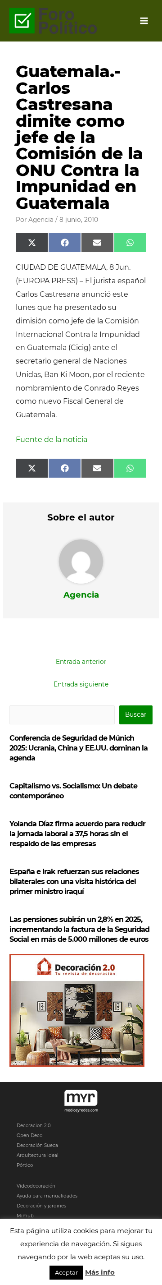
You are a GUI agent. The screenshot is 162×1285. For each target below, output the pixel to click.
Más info (100, 1272)
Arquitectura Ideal (37, 1155)
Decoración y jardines (41, 1206)
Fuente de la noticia (51, 439)
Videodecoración (36, 1186)
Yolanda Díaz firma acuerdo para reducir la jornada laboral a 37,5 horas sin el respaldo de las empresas (77, 834)
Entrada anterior (81, 661)
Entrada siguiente (81, 684)
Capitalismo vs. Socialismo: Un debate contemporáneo (73, 791)
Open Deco (29, 1135)
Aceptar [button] (66, 1272)
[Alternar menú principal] (144, 21)
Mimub (25, 1216)
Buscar (135, 714)
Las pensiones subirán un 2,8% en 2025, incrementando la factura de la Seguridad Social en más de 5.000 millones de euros (79, 929)
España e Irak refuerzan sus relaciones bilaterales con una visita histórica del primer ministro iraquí (74, 881)
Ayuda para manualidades (47, 1196)
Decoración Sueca (37, 1145)
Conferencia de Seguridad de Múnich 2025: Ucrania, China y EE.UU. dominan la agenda (78, 748)
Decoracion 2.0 (34, 1125)
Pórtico (25, 1165)
